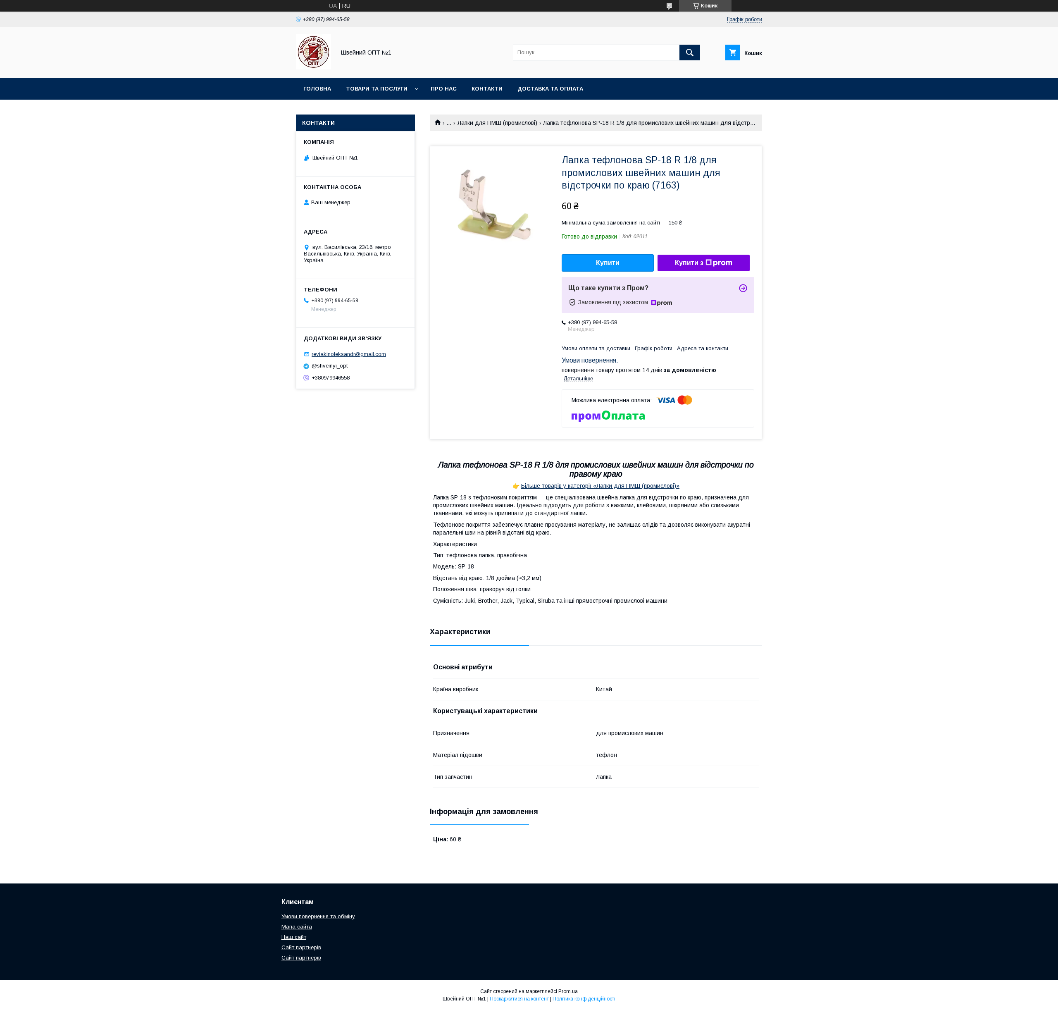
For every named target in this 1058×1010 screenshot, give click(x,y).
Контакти (487, 89)
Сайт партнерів (301, 947)
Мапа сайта (296, 927)
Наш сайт (293, 937)
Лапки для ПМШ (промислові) (497, 122)
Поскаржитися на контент (519, 999)
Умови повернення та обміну (318, 916)
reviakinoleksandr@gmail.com (349, 354)
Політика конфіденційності (584, 999)
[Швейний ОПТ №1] (313, 67)
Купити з (689, 262)
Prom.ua (568, 991)
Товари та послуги (376, 89)
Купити (608, 262)
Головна (317, 89)
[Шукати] (689, 52)
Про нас (444, 89)
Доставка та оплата (550, 89)
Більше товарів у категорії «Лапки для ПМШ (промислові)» (600, 485)
